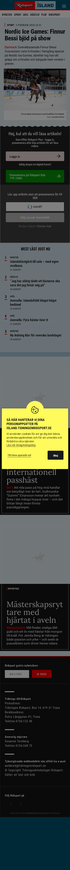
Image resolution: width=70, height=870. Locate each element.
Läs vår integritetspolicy (21, 445)
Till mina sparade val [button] (19, 455)
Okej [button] (55, 455)
